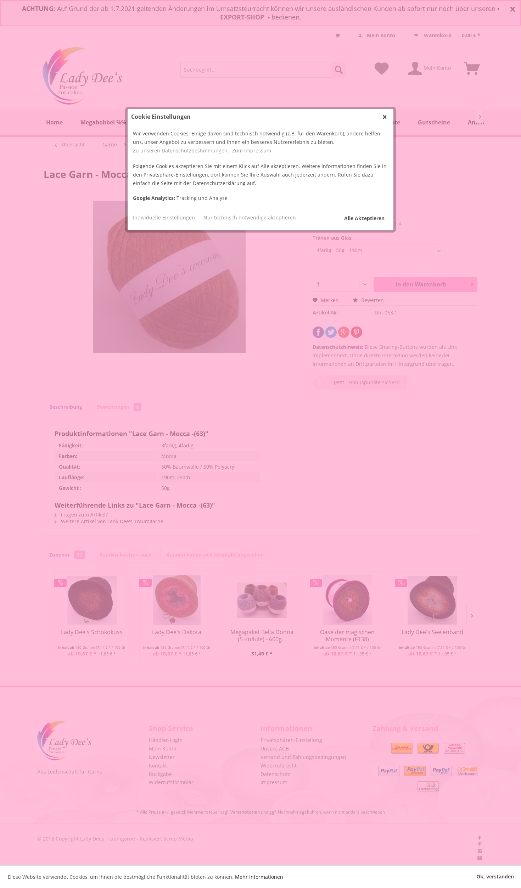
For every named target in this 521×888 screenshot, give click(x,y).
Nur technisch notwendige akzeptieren (249, 217)
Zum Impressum (251, 150)
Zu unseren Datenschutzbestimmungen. (181, 150)
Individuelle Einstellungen (164, 217)
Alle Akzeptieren (364, 218)
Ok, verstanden (495, 876)
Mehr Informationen (259, 876)
